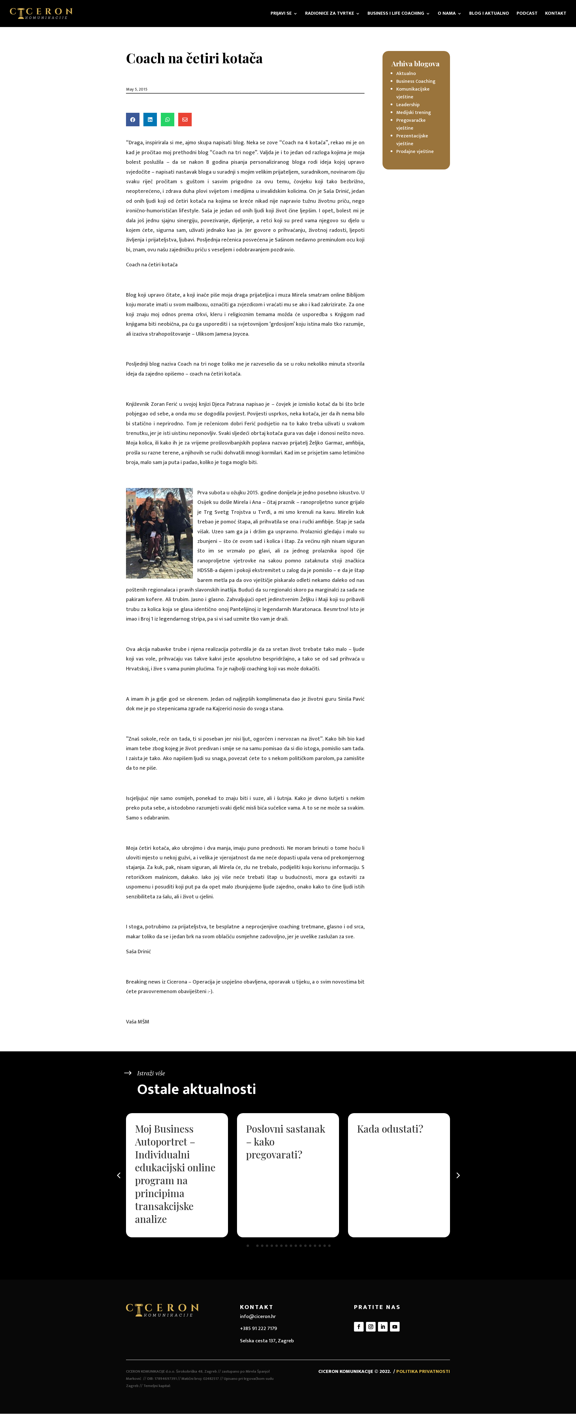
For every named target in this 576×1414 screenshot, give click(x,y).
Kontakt (555, 14)
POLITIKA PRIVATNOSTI (423, 1371)
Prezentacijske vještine (412, 140)
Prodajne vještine (415, 152)
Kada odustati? (390, 1128)
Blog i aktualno (489, 14)
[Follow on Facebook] (359, 1327)
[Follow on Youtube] (395, 1327)
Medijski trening (413, 113)
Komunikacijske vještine (413, 93)
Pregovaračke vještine (411, 124)
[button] (457, 1175)
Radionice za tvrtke (329, 14)
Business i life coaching (396, 14)
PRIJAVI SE (281, 14)
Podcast (527, 14)
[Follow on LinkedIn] (383, 1327)
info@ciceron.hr (258, 1316)
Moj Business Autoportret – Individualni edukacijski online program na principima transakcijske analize (175, 1173)
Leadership (408, 105)
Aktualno (406, 74)
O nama (447, 14)
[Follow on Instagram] (371, 1327)
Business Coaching (415, 81)
